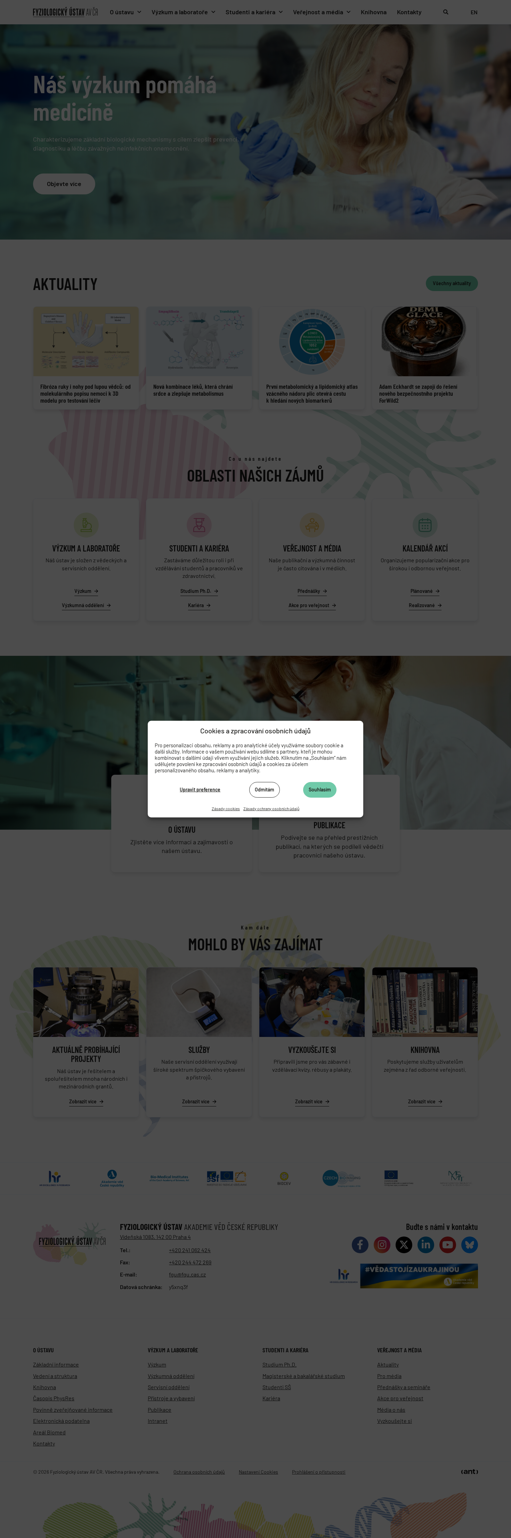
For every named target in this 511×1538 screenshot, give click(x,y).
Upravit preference (200, 789)
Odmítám (264, 789)
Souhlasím (320, 789)
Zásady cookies (226, 808)
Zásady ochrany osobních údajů (271, 808)
